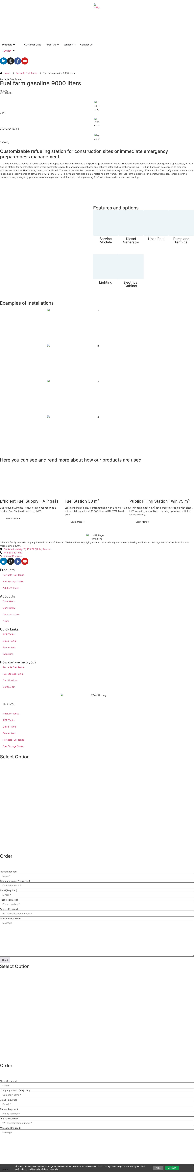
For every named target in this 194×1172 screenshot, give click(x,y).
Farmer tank (9, 647)
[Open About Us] (58, 44)
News (6, 621)
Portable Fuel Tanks (10, 79)
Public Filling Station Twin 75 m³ (159, 501)
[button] (9, 704)
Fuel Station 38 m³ (82, 501)
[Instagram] (10, 61)
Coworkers (9, 601)
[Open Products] (14, 44)
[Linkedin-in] (3, 61)
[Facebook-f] (17, 61)
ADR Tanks (8, 634)
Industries (8, 654)
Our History (9, 607)
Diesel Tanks (9, 640)
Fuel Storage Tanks (13, 581)
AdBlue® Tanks (11, 588)
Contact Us (9, 686)
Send (5, 960)
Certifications (10, 680)
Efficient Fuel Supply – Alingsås (29, 501)
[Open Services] (74, 44)
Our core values (11, 614)
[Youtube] (24, 61)
